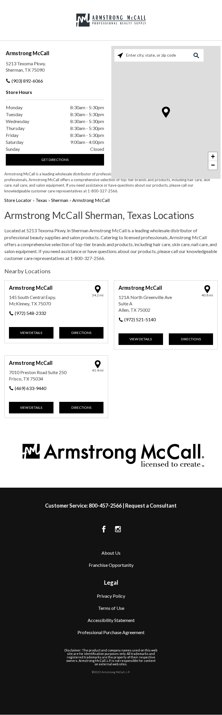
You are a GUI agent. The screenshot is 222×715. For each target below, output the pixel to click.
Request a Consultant (151, 505)
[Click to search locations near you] (120, 55)
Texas (42, 200)
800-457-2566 (105, 505)
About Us (111, 553)
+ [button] (213, 156)
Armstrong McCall (27, 53)
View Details (31, 332)
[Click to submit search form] (196, 55)
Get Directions (55, 159)
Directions (81, 332)
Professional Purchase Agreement (111, 632)
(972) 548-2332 (30, 313)
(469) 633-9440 (30, 388)
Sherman (60, 200)
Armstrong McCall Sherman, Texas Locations (99, 215)
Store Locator (18, 200)
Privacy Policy (111, 596)
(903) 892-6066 (27, 80)
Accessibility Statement (111, 620)
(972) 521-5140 (140, 319)
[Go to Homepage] (111, 20)
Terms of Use (111, 608)
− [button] (213, 165)
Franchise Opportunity (111, 565)
